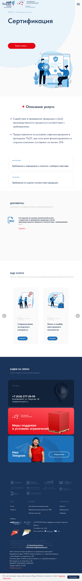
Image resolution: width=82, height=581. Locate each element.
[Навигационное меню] (78, 4)
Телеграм (50, 531)
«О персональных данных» (35, 545)
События (13, 519)
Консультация (16, 160)
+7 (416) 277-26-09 (23, 396)
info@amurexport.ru (20, 402)
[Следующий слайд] (78, 316)
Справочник (15, 177)
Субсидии (63, 513)
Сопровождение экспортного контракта (25, 327)
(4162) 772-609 (21, 565)
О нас (12, 506)
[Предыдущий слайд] (4, 316)
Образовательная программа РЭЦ (40, 509)
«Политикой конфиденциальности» (36, 547)
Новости (13, 509)
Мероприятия (64, 509)
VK (59, 531)
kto (34, 528)
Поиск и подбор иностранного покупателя (55, 327)
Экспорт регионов (34, 513)
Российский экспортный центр (38, 506)
